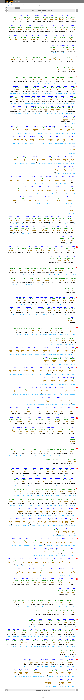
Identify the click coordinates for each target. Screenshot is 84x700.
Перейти (17, 7)
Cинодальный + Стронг (33, 5)
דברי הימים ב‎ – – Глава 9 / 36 (41, 10)
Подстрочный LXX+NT (10, 5)
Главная (33, 694)
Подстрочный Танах (22, 5)
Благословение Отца (45, 5)
